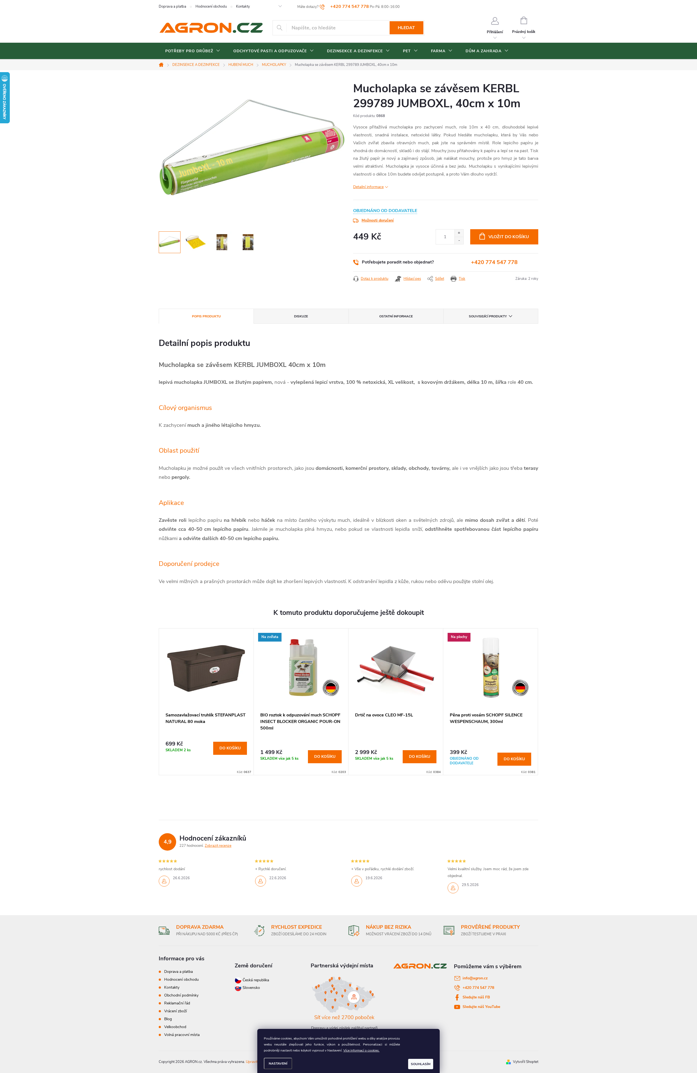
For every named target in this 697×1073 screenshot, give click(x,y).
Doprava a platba (172, 6)
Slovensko (250, 987)
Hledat (406, 28)
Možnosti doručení (378, 220)
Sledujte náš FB (476, 997)
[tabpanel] (206, 702)
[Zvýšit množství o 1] (458, 233)
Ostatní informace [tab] (396, 316)
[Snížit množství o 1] (458, 240)
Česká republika (255, 980)
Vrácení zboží (175, 1011)
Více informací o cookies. (361, 1050)
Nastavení (278, 1063)
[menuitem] (193, 51)
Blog (168, 1019)
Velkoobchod (175, 1026)
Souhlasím (420, 1064)
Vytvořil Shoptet (525, 1061)
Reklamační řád (177, 1003)
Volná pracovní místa (182, 1034)
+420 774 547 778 (494, 262)
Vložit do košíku (508, 237)
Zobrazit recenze (218, 845)
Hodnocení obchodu (211, 6)
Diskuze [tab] (301, 316)
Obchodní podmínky (181, 995)
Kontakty (243, 6)
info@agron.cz (475, 978)
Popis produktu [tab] (206, 316)
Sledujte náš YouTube (481, 1006)
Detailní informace (368, 186)
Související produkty (488, 316)
